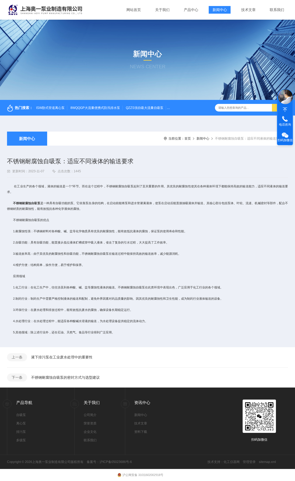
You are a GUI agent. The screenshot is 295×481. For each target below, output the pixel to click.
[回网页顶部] (285, 110)
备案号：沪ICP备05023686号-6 (109, 462)
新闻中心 (220, 10)
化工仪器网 (232, 462)
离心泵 (21, 423)
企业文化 (90, 431)
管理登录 (249, 462)
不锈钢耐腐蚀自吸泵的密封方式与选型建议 (65, 377)
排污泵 (21, 431)
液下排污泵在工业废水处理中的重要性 (62, 357)
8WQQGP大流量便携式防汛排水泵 (95, 108)
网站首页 (133, 10)
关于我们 (162, 10)
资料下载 (140, 431)
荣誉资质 (90, 423)
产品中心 (191, 10)
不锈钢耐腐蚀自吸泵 (26, 203)
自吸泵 (21, 415)
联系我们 (277, 10)
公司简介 (90, 415)
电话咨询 (285, 124)
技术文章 (248, 10)
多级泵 (21, 440)
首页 (187, 138)
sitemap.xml (267, 462)
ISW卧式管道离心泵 (50, 108)
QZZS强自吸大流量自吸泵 (144, 108)
